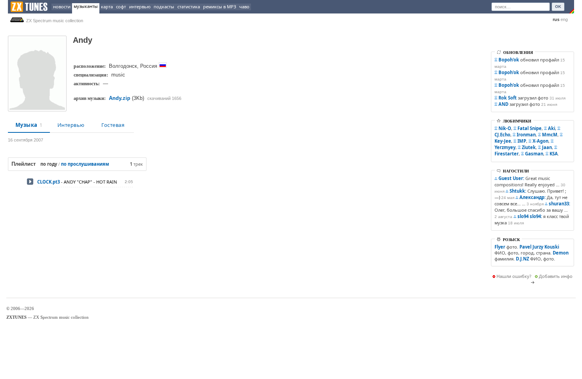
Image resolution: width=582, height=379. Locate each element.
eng (564, 19)
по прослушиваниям (85, 164)
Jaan (547, 147)
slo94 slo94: (529, 216)
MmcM (549, 135)
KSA (554, 154)
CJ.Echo (502, 135)
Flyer (500, 247)
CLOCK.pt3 (48, 182)
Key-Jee (503, 141)
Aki (551, 128)
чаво (244, 7)
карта (107, 7)
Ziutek (529, 147)
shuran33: (559, 204)
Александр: (532, 197)
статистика (188, 7)
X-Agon (540, 141)
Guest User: (511, 178)
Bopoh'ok (508, 60)
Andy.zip (119, 98)
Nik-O (504, 128)
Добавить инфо (555, 276)
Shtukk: (518, 191)
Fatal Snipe (529, 128)
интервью (139, 7)
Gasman (534, 154)
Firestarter (507, 154)
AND (503, 104)
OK (558, 6)
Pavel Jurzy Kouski (539, 247)
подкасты (164, 7)
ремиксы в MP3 (219, 7)
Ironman (526, 135)
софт (121, 7)
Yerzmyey (505, 147)
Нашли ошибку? (513, 276)
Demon (561, 253)
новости (61, 7)
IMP (521, 141)
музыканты (86, 6)
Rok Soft (507, 98)
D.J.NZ (522, 259)
